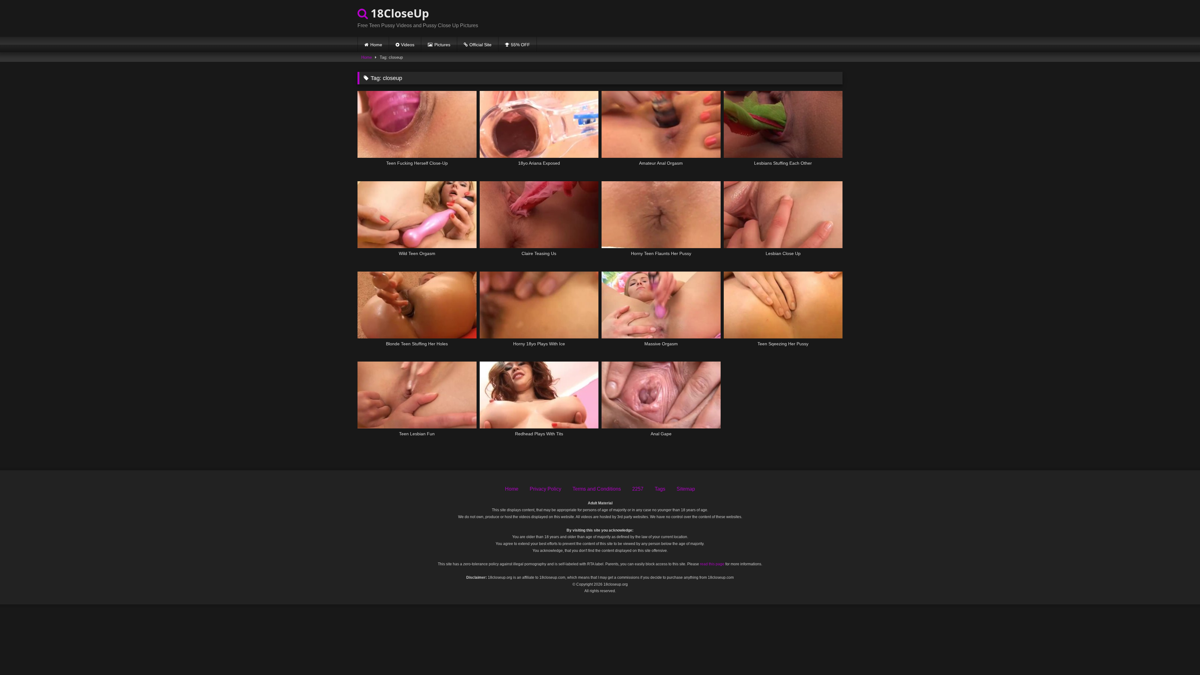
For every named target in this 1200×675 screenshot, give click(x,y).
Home (376, 44)
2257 (637, 489)
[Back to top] (1181, 656)
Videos (407, 44)
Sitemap (686, 489)
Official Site (480, 44)
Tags (660, 489)
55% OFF (520, 44)
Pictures (442, 44)
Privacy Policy (545, 489)
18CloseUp (398, 13)
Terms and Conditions (596, 489)
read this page (712, 564)
